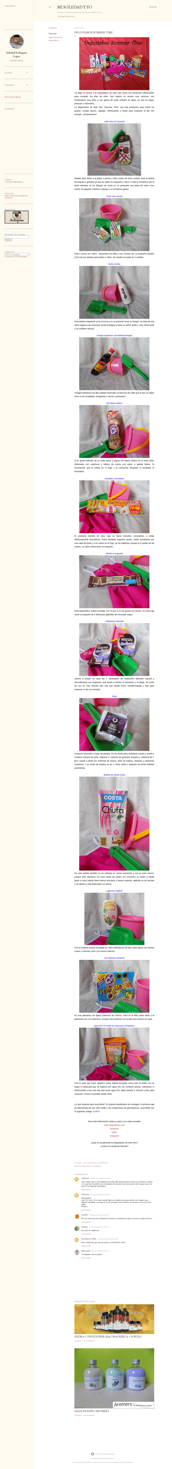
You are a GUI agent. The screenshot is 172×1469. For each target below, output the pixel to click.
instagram (114, 1136)
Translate (23, 257)
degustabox (53, 40)
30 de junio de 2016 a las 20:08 (107, 1239)
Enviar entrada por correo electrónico (95, 1163)
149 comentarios (88, 1415)
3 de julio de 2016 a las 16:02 (100, 1251)
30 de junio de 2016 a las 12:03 (100, 1194)
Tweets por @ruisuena (14, 182)
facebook (114, 1129)
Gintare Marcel (109, 1458)
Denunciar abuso (13, 97)
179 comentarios (88, 1341)
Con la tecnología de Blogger (104, 1454)
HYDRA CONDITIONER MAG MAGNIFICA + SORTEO (108, 1336)
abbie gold (85, 1251)
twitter (114, 1132)
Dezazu (84, 1227)
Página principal (66, 16)
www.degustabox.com (114, 1125)
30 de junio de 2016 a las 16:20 (99, 1215)
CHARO (84, 1215)
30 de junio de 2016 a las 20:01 (99, 1227)
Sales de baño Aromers (91, 1411)
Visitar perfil (17, 61)
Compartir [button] (53, 28)
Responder (86, 1189)
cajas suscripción (55, 37)
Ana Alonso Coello (88, 1239)
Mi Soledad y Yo (74, 7)
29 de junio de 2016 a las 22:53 (100, 1178)
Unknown (85, 1178)
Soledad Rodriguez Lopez (16, 54)
